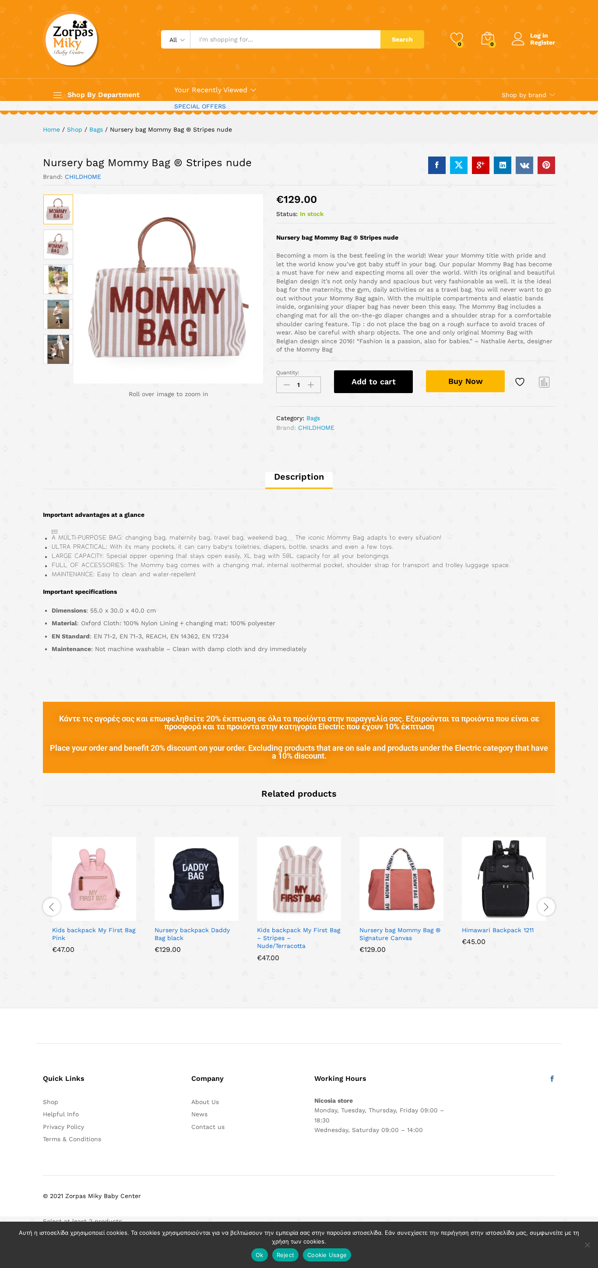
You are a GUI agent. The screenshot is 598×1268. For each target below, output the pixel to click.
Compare (544, 381)
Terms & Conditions (72, 1139)
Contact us (208, 1126)
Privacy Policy (63, 1126)
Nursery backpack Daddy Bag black (192, 934)
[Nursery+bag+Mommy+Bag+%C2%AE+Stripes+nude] (459, 165)
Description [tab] (299, 476)
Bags (313, 418)
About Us (205, 1101)
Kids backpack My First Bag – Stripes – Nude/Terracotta (298, 938)
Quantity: (287, 372)
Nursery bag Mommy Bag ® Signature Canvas (399, 934)
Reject (286, 1254)
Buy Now (465, 381)
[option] (58, 209)
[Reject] (587, 1244)
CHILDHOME (83, 176)
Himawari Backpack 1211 (498, 930)
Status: (287, 213)
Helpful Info (61, 1114)
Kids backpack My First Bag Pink (93, 934)
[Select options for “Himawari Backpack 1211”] (473, 915)
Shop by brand (524, 94)
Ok (260, 1254)
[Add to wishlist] (521, 381)
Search (402, 39)
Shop (50, 1101)
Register (542, 42)
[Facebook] (552, 1079)
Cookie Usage (327, 1254)
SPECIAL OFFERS (200, 106)
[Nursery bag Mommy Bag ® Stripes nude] (437, 165)
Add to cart (374, 381)
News (199, 1114)
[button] (63, 915)
